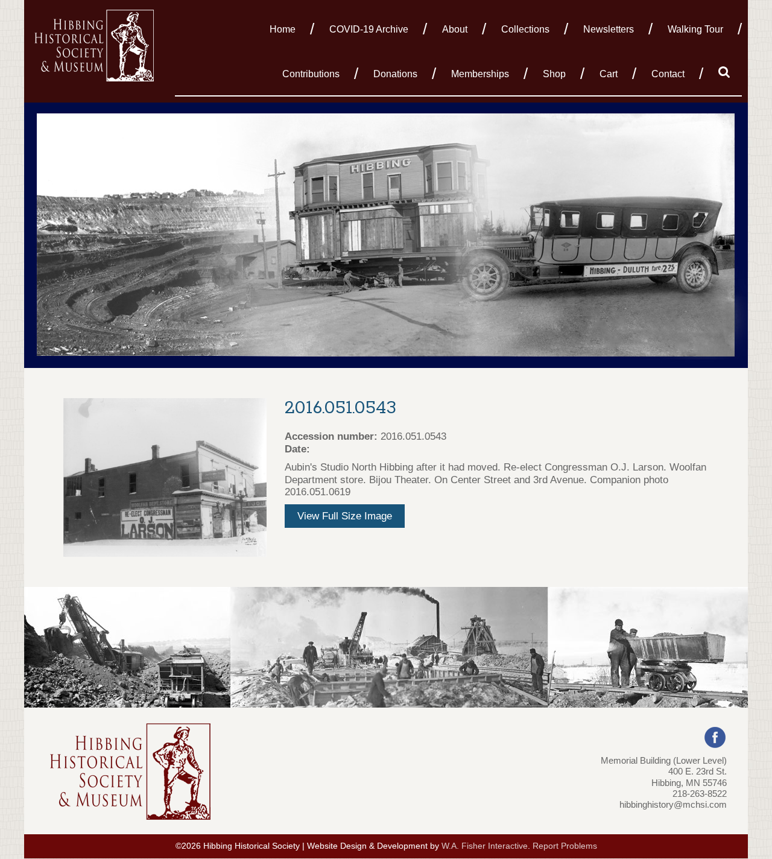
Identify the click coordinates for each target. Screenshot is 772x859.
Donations (395, 74)
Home (283, 29)
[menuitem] (286, 28)
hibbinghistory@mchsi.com (673, 804)
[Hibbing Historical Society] (95, 44)
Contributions (311, 74)
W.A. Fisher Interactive (484, 846)
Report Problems (565, 846)
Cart (609, 74)
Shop (554, 74)
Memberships (480, 74)
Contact (668, 74)
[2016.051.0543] (165, 477)
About (454, 29)
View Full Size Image (344, 516)
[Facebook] (715, 737)
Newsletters (608, 29)
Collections (525, 29)
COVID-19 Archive (368, 29)
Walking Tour (695, 29)
